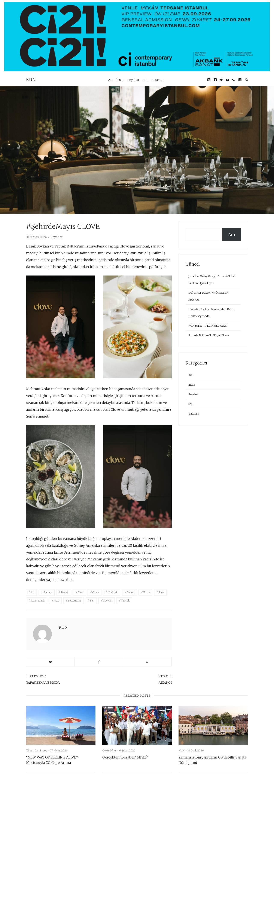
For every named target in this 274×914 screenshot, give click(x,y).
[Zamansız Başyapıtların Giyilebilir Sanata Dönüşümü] (213, 725)
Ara (231, 234)
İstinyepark (38, 600)
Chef (80, 592)
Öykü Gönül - (110, 750)
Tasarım (157, 80)
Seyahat (133, 80)
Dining (130, 592)
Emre (146, 592)
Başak (64, 592)
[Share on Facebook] (99, 661)
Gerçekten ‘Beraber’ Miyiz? (125, 757)
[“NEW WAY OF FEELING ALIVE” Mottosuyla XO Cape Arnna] (60, 725)
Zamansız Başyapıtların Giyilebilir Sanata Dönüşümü (212, 760)
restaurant (74, 600)
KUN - (183, 750)
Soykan (107, 600)
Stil (145, 80)
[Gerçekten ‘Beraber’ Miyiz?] (137, 725)
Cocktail (113, 592)
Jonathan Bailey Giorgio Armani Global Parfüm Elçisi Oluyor (211, 280)
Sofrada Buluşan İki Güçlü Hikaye (208, 335)
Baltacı (48, 592)
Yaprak (125, 600)
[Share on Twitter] (50, 661)
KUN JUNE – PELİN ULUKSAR (207, 325)
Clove (95, 592)
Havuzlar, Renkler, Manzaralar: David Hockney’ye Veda (211, 313)
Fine (161, 592)
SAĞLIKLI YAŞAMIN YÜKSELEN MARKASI (208, 296)
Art (110, 80)
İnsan (120, 80)
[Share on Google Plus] (147, 661)
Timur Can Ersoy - (38, 750)
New (56, 600)
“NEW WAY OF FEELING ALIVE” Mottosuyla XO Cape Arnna (52, 760)
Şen (92, 600)
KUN (31, 79)
